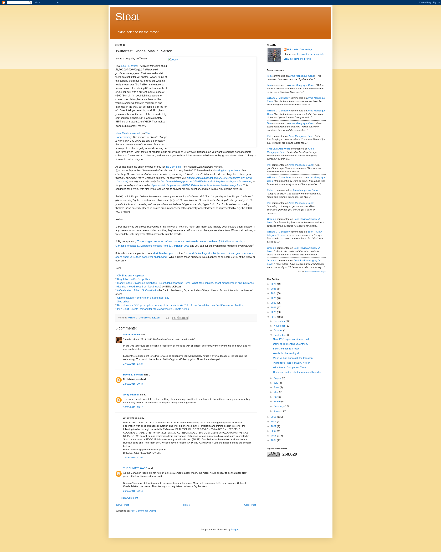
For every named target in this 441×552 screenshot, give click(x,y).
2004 (274, 440)
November (280, 325)
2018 (274, 416)
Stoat (127, 16)
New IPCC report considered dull (291, 339)
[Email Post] (167, 318)
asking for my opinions (227, 170)
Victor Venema (131, 334)
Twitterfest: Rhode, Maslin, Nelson (291, 362)
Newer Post (122, 504)
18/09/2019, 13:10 (133, 407)
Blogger (235, 529)
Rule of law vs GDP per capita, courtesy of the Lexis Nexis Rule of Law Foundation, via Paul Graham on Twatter (180, 305)
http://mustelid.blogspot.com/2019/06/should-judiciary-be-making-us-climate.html (206, 181)
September (280, 335)
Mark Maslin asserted (127, 133)
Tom (269, 75)
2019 (274, 317)
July (276, 382)
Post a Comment (129, 497)
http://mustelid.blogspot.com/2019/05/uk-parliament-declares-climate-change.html (196, 185)
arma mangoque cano (301, 75)
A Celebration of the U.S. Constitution (137, 290)
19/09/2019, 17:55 (133, 457)
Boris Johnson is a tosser (286, 348)
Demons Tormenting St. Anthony (290, 343)
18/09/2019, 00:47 (133, 383)
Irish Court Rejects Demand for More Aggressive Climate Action (153, 308)
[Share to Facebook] (183, 318)
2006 (274, 431)
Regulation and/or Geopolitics (133, 279)
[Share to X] (180, 318)
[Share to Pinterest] (186, 318)
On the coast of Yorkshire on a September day (143, 297)
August (278, 378)
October (278, 330)
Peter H (271, 190)
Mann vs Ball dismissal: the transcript (293, 358)
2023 (274, 298)
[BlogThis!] (177, 318)
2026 (274, 284)
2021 (274, 307)
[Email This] (173, 318)
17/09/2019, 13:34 (133, 363)
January (278, 411)
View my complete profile (297, 58)
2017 (274, 421)
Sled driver (123, 301)
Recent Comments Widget (315, 271)
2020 (274, 312)
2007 (274, 426)
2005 (274, 435)
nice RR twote (129, 65)
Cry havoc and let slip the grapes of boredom (297, 372)
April (276, 396)
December (280, 321)
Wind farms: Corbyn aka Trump (290, 367)
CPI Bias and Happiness (131, 275)
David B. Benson (133, 374)
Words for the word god (286, 353)
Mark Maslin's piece (164, 253)
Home (186, 504)
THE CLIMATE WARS (135, 468)
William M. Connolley (299, 49)
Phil (269, 136)
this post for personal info (310, 54)
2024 (274, 293)
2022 (274, 302)
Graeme (271, 219)
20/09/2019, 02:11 (133, 490)
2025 (274, 288)
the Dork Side (173, 166)
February (279, 406)
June (277, 387)
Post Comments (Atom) (143, 510)
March (277, 401)
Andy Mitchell (131, 394)
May (276, 392)
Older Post (250, 504)
